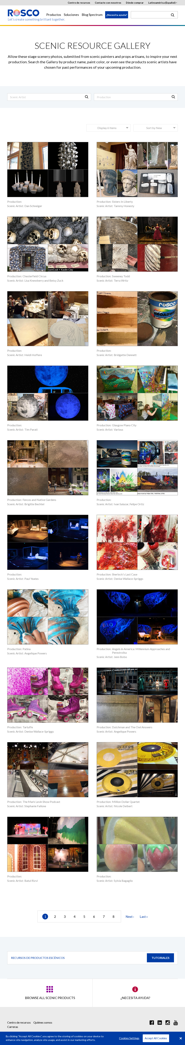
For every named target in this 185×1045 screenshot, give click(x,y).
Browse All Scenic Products (50, 998)
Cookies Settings (129, 1038)
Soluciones (71, 15)
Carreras (12, 1026)
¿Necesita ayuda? (116, 14)
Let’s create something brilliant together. (24, 19)
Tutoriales (160, 957)
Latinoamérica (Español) (161, 2)
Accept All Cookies (156, 1038)
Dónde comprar (135, 2)
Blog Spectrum (92, 15)
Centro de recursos (79, 2)
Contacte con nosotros (108, 2)
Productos (53, 15)
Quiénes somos (42, 1022)
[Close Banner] (181, 1038)
